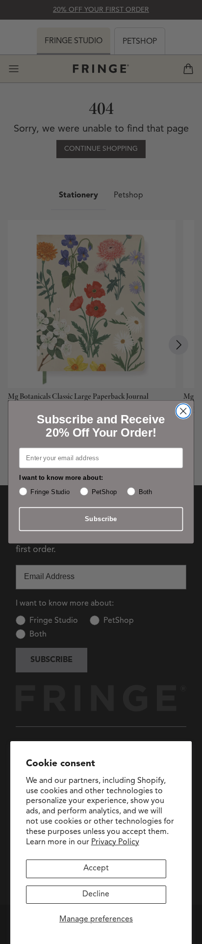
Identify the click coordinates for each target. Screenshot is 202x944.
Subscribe (101, 518)
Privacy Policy (115, 842)
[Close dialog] (183, 411)
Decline (95, 894)
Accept (96, 868)
